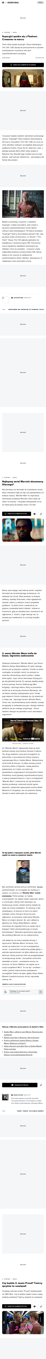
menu (40, 2)
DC (30, 309)
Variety (40, 887)
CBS (19, 309)
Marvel (25, 1111)
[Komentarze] (34, 514)
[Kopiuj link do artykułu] (41, 514)
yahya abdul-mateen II (36, 1111)
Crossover (24, 309)
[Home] (12, 3)
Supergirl (34, 309)
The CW (41, 309)
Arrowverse (12, 309)
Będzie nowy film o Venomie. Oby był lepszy (21, 1038)
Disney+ (19, 1111)
